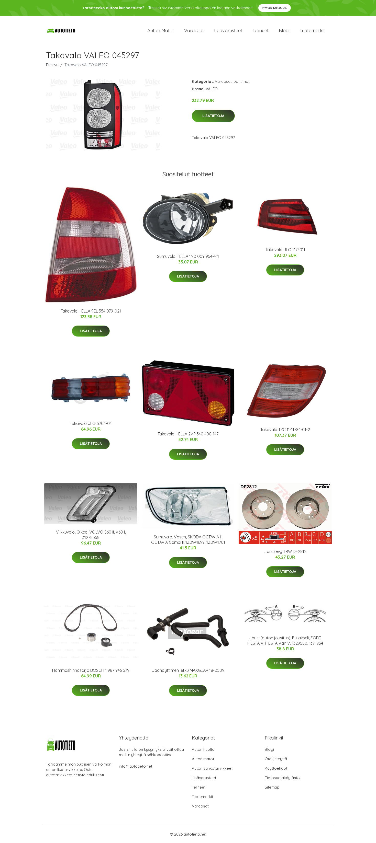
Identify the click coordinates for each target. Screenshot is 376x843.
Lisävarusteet (228, 30)
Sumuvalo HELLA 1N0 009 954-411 (188, 256)
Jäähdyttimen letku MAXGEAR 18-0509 (188, 670)
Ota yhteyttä (276, 758)
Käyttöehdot (276, 768)
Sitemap (272, 787)
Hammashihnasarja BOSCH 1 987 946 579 (90, 670)
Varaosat (194, 30)
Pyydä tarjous (274, 8)
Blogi (284, 30)
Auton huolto (203, 749)
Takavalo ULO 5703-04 (91, 423)
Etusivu (52, 64)
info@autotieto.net (135, 766)
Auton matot (160, 30)
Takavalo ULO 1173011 (285, 249)
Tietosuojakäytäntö (282, 777)
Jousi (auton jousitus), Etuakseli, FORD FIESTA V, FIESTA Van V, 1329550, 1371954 (285, 640)
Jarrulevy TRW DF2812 (285, 551)
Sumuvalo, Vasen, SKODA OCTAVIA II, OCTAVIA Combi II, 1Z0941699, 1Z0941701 (188, 539)
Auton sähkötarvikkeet (212, 768)
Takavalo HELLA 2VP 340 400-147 (188, 433)
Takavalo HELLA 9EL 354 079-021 (91, 311)
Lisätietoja (213, 115)
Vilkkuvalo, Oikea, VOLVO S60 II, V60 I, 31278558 (91, 534)
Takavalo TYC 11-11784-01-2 (285, 429)
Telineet (260, 30)
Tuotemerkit (312, 30)
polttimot (242, 81)
